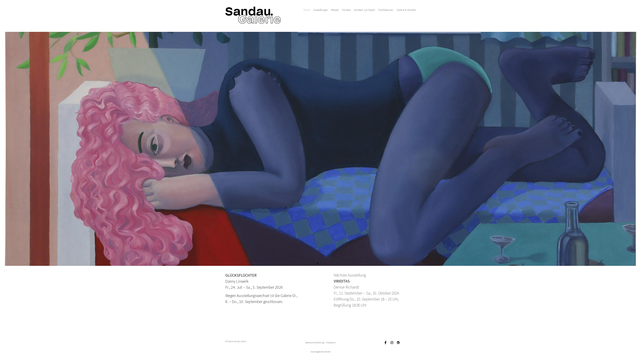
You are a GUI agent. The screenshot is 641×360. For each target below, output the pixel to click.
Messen (335, 10)
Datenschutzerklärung (314, 342)
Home (306, 10)
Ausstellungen (320, 10)
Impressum (331, 342)
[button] (314, 263)
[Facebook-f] (385, 342)
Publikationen (385, 10)
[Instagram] (392, 342)
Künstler (346, 10)
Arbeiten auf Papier (364, 10)
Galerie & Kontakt (406, 10)
